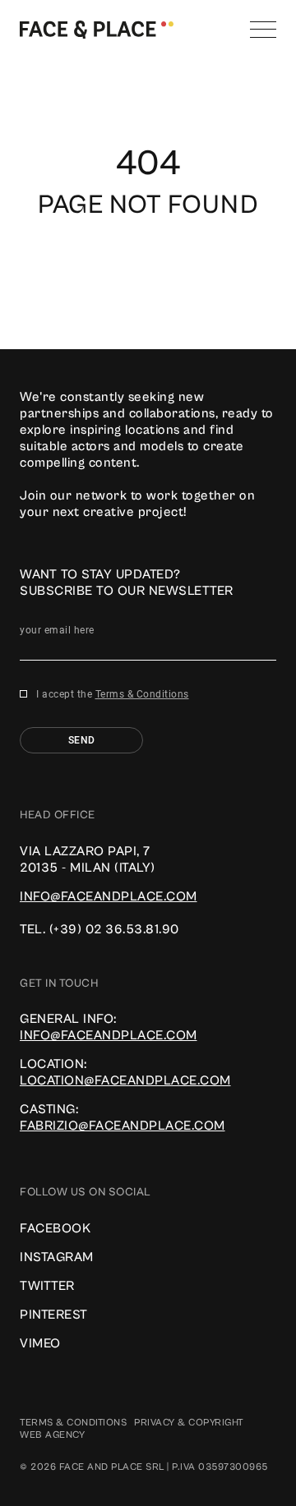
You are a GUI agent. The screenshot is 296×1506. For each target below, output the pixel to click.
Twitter (47, 1285)
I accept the (112, 694)
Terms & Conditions (142, 694)
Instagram (57, 1257)
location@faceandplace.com (125, 1080)
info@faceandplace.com (108, 896)
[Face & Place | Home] (96, 28)
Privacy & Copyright (189, 1422)
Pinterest (54, 1314)
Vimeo (40, 1343)
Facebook (55, 1228)
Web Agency (52, 1435)
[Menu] (263, 29)
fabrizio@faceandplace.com (122, 1125)
